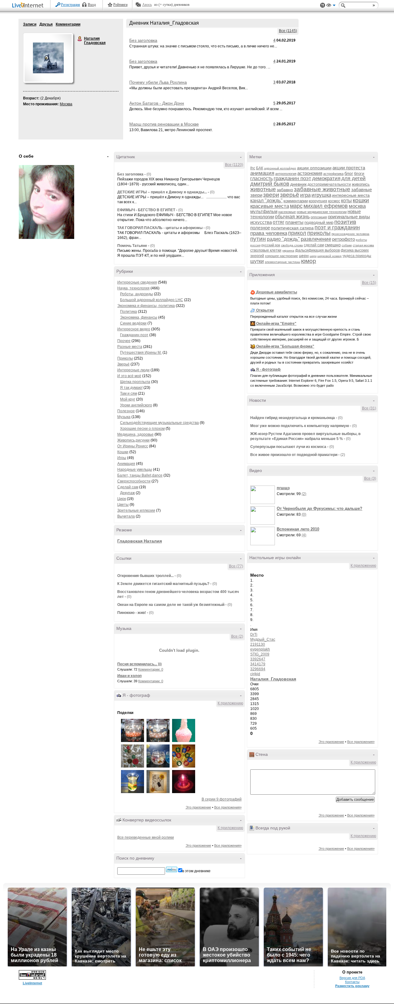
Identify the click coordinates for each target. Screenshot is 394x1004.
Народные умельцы (134, 469)
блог (348, 173)
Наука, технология (133, 288)
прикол (297, 233)
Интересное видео (133, 329)
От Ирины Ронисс (132, 446)
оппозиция (319, 217)
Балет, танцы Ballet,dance (140, 475)
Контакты (352, 982)
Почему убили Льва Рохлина (158, 82)
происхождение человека (350, 234)
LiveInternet (29, 5)
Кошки (122, 452)
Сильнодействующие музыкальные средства (159, 423)
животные (263, 189)
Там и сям (128, 393)
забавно (285, 189)
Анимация (126, 464)
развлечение (316, 239)
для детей (353, 178)
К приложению (230, 703)
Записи (29, 24)
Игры (121, 458)
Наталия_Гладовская (273, 678)
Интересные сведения (137, 282)
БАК (259, 168)
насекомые (287, 212)
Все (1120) (234, 165)
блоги (359, 173)
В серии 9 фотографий (222, 799)
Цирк (121, 499)
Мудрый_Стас (262, 639)
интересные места (351, 195)
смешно (333, 244)
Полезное (126, 411)
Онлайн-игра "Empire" (276, 323)
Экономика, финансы (138, 317)
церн (304, 255)
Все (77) (236, 566)
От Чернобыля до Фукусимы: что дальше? (319, 508)
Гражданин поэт (134, 335)
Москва (66, 104)
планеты (294, 222)
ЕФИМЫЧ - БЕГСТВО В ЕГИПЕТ (146, 210)
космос (334, 201)
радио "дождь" (283, 239)
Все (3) (370, 478)
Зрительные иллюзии (136, 510)
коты (346, 200)
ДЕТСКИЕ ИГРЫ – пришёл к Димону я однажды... (162, 192)
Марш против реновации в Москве (164, 124)
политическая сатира (292, 227)
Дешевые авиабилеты (276, 292)
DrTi (253, 634)
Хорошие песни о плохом (142, 428)
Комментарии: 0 (150, 669)
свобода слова (292, 245)
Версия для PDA (352, 978)
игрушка (321, 195)
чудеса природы (357, 256)
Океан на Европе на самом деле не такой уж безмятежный (170, 605)
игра (305, 195)
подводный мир (318, 222)
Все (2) (237, 636)
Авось (147, 4)
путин (258, 239)
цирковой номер (329, 256)
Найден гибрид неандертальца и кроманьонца (292, 418)
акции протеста (348, 167)
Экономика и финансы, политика (146, 306)
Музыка (124, 417)
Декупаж (127, 493)
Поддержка (322, 5)
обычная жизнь (292, 216)
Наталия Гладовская (80, 38)
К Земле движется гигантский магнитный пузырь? (163, 584)
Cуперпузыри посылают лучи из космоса (288, 447)
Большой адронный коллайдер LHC (151, 300)
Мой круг (127, 399)
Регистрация (70, 4)
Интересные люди (133, 370)
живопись (361, 184)
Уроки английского (136, 405)
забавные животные (322, 189)
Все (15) (369, 282)
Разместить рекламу (352, 986)
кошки (361, 200)
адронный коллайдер (280, 168)
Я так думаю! (131, 387)
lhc (252, 168)
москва (357, 206)
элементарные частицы (282, 262)
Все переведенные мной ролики (145, 837)
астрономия (309, 173)
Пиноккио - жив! (132, 613)
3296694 (257, 669)
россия (255, 245)
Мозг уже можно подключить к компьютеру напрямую (299, 426)
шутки (257, 261)
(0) (149, 174)
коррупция (318, 201)
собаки (347, 245)
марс (296, 206)
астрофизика (333, 173)
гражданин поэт (292, 178)
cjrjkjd (255, 674)
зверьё (289, 195)
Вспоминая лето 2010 (298, 529)
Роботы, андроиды (136, 294)
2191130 (257, 644)
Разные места (129, 347)
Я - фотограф (268, 369)
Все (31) (369, 408)
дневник (298, 184)
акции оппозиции (314, 167)
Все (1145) (288, 31)
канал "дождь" (266, 200)
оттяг (278, 222)
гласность (261, 178)
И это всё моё (129, 376)
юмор (308, 261)
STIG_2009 (259, 654)
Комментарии (68, 24)
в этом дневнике (196, 871)
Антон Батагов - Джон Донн (156, 103)
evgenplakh (260, 649)
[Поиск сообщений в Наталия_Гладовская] (171, 869)
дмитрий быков (269, 184)
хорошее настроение (281, 256)
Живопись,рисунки (133, 440)
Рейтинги (120, 4)
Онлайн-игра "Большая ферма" (285, 346)
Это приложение (198, 807)
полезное (260, 227)
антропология (285, 173)
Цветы (123, 504)
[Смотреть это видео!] (263, 495)
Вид (331, 6)
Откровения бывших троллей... (145, 576)
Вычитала (126, 516)
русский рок (270, 245)
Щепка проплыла (135, 382)
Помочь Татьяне (132, 246)
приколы (319, 233)
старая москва (363, 245)
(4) (304, 535)
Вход (92, 4)
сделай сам (314, 245)
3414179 (257, 664)
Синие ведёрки (133, 323)
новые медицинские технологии (322, 212)
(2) (342, 455)
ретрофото (343, 239)
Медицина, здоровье (135, 434)
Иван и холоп (129, 676)
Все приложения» (228, 807)
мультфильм (263, 211)
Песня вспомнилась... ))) (139, 664)
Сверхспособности (134, 481)
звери (271, 195)
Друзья (46, 24)
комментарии (295, 201)
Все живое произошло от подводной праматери (293, 455)
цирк (313, 256)
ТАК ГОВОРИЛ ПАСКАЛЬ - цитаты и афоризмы (160, 228)
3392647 (257, 659)
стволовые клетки (265, 250)
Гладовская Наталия (139, 540)
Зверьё (123, 364)
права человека (268, 233)
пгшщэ (283, 488)
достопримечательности (329, 184)
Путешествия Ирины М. (141, 352)
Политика (128, 311)
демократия (326, 178)
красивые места (269, 206)
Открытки (265, 310)
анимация (262, 173)
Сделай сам (127, 487)
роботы (361, 239)
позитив (345, 222)
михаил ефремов (326, 206)
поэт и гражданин (337, 227)
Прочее (124, 341)
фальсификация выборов (317, 250)
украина (288, 250)
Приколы (125, 358)
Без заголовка (143, 40)
